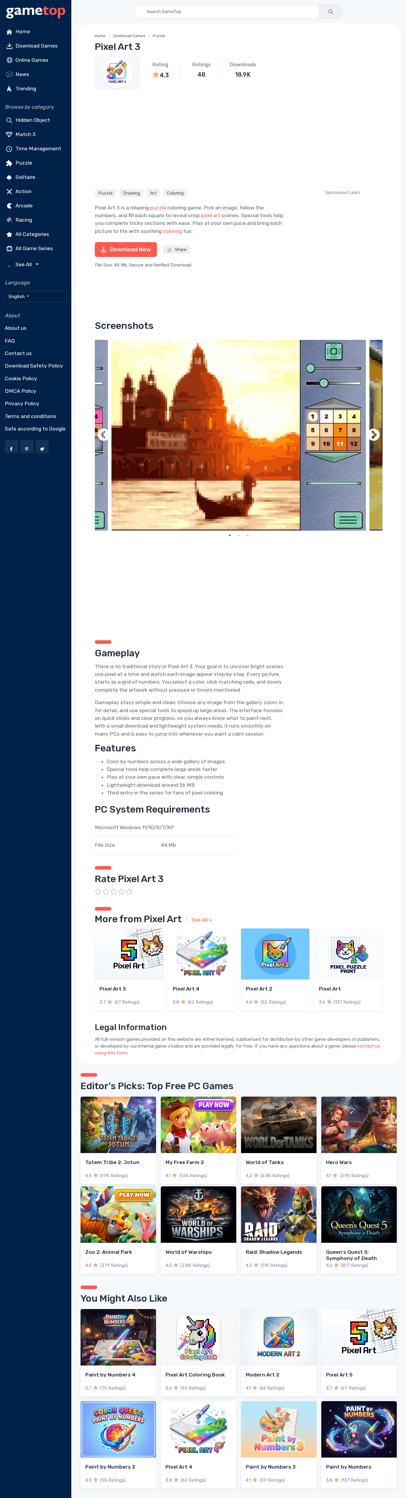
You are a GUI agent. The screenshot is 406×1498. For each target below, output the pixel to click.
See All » (201, 920)
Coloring (175, 193)
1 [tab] (230, 535)
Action (23, 191)
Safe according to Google (35, 429)
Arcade (23, 206)
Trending (25, 89)
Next (374, 435)
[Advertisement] (239, 138)
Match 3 (25, 134)
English (17, 296)
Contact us (18, 353)
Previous (104, 435)
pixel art (210, 215)
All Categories (31, 234)
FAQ (10, 341)
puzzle (158, 208)
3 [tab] (248, 535)
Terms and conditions (30, 416)
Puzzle (23, 163)
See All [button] (20, 264)
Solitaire (24, 177)
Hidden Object (32, 120)
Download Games (36, 46)
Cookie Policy (21, 378)
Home (22, 31)
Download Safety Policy (34, 366)
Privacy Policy (22, 403)
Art (153, 193)
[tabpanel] (238, 435)
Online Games (31, 60)
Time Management (37, 149)
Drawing (131, 193)
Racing (23, 220)
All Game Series (33, 248)
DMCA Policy (20, 391)
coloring (172, 231)
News (21, 74)
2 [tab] (239, 535)
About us (15, 328)
